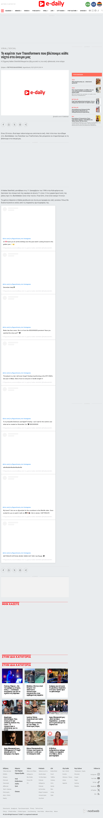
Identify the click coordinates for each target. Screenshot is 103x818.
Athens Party (49, 811)
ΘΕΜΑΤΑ (17, 10)
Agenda (65, 783)
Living (52, 792)
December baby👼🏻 (9, 287)
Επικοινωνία (6, 808)
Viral (16, 779)
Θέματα (17, 768)
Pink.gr (5, 811)
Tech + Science (7, 789)
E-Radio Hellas (12, 811)
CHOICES (83, 10)
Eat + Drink (66, 771)
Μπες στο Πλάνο (31, 771)
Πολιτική (5, 780)
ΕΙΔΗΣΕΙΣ (8, 10)
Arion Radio (41, 811)
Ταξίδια (53, 777)
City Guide (66, 768)
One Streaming (32, 811)
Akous (56, 811)
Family (52, 786)
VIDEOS (26, 10)
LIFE (52, 10)
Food (52, 774)
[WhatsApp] (9, 124)
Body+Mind (54, 771)
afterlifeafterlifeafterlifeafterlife (12, 467)
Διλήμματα (30, 774)
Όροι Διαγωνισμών (23, 808)
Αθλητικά (5, 786)
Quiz (16, 786)
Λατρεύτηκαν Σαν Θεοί (42, 797)
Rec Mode (30, 777)
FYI (27, 783)
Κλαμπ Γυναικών (43, 792)
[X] (14, 124)
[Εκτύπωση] (20, 124)
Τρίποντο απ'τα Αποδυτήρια (43, 772)
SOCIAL (12, 48)
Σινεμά (76, 777)
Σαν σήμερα (18, 771)
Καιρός (5, 798)
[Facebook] (3, 124)
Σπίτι (52, 783)
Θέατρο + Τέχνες (67, 777)
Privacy (32, 808)
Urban (64, 780)
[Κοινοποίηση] (26, 124)
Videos (29, 768)
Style (52, 795)
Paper (76, 780)
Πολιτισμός (6, 792)
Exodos (65, 774)
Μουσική (76, 774)
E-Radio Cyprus (22, 811)
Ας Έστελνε (42, 789)
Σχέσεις (53, 780)
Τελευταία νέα (7, 771)
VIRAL (45, 10)
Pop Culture (78, 768)
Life (52, 768)
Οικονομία (6, 783)
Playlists (76, 786)
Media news (19, 781)
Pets (52, 789)
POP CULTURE (72, 10)
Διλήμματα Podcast (42, 785)
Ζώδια (17, 784)
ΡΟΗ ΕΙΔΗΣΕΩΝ (78, 74)
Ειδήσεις (5, 768)
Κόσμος (5, 777)
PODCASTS (35, 10)
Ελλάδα (5, 774)
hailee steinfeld (36, 248)
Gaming (76, 783)
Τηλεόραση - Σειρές (79, 771)
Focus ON (29, 780)
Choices (17, 791)
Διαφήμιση (14, 808)
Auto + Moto (6, 795)
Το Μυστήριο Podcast (42, 778)
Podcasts (41, 768)
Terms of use (39, 808)
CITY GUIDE (60, 10)
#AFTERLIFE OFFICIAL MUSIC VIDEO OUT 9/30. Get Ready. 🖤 (24, 556)
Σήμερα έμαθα (19, 773)
